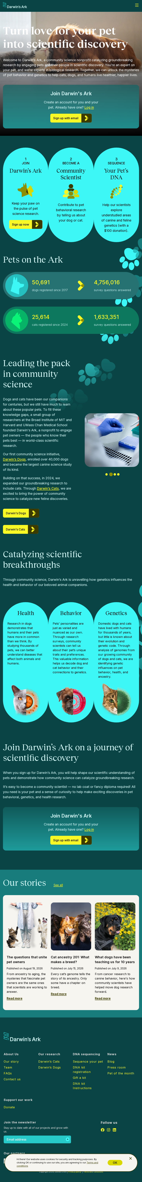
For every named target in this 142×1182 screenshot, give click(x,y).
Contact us (12, 1079)
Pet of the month (120, 1073)
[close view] (130, 1158)
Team (8, 1067)
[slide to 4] (118, 474)
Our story (11, 1061)
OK (115, 1162)
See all (58, 885)
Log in (89, 107)
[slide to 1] (106, 474)
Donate (9, 1107)
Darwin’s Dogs (14, 459)
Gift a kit (79, 1078)
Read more (14, 998)
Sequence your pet (88, 1061)
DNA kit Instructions (82, 1086)
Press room (116, 1067)
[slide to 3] (114, 474)
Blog (110, 1061)
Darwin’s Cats (48, 488)
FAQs (8, 1073)
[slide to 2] (110, 474)
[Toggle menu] (137, 5)
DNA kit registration (82, 1070)
